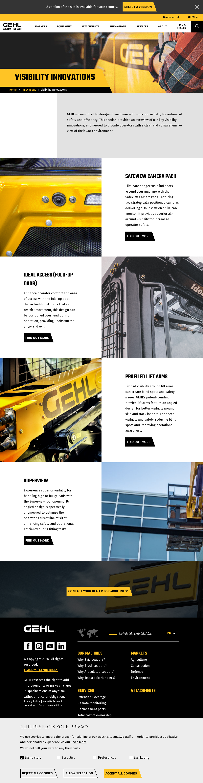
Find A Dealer (181, 26)
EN (193, 17)
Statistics (68, 757)
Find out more (138, 236)
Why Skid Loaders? (91, 659)
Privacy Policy (32, 701)
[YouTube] (50, 646)
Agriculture (139, 659)
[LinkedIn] (61, 646)
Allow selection (79, 773)
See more (79, 742)
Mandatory (33, 757)
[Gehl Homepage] (40, 628)
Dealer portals (171, 17)
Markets (139, 653)
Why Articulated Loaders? (96, 672)
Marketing (141, 757)
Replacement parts (92, 709)
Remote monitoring (92, 703)
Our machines (90, 653)
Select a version (138, 7)
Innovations (117, 26)
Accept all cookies (121, 773)
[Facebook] (28, 646)
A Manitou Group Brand (41, 670)
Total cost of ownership (95, 715)
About (162, 26)
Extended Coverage (92, 697)
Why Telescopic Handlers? (96, 678)
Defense (137, 672)
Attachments (90, 26)
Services (142, 26)
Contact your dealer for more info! (98, 591)
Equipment (64, 26)
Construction (140, 666)
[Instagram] (39, 646)
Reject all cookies (37, 773)
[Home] (9, 26)
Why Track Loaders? (92, 666)
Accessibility (55, 705)
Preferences (107, 757)
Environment (140, 678)
